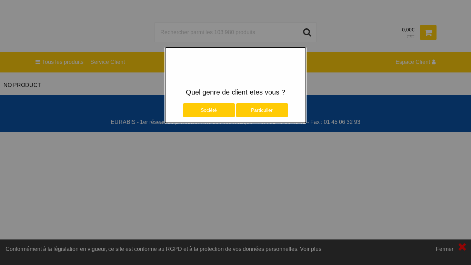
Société (209, 110)
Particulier (262, 110)
